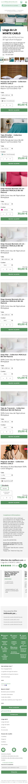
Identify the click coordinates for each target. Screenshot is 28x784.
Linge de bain (5, 722)
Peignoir (3, 739)
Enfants (3, 727)
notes (25, 782)
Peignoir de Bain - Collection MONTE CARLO (12, 462)
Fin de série (4, 730)
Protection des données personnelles (12, 758)
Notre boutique (5, 677)
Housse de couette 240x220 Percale (13, 622)
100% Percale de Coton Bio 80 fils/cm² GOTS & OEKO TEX (12, 87)
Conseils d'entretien (7, 694)
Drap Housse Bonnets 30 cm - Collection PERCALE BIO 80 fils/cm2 (13, 190)
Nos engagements (6, 669)
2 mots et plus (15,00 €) (6, 493)
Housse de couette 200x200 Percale (13, 617)
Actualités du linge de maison (9, 674)
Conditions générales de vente (9, 756)
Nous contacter (14, 707)
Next (26, 59)
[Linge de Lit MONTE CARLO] (6, 59)
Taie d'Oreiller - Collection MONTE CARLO (11, 136)
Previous (1, 59)
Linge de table (5, 724)
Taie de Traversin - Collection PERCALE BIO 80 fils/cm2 (13, 409)
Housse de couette (6, 734)
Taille (2, 92)
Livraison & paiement (5, 684)
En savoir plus (9, 54)
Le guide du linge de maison (9, 671)
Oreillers (3, 742)
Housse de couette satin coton (11, 619)
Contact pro (14, 714)
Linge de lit (4, 719)
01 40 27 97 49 (7, 711)
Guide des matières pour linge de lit (11, 700)
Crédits (3, 760)
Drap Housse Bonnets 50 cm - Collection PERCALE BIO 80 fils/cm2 (13, 301)
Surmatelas (4, 744)
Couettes (3, 736)
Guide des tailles (6, 697)
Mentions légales (6, 754)
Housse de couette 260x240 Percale (13, 624)
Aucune (5, 488)
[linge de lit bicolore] (16, 59)
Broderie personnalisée (8, 692)
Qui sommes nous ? (6, 666)
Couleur (3, 98)
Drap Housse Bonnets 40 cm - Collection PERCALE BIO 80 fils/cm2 (13, 246)
